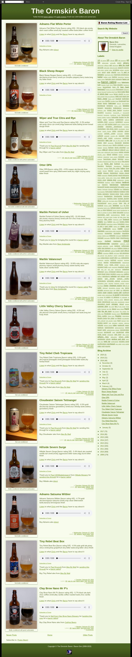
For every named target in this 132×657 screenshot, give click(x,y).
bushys (108, 117)
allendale (106, 68)
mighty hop (105, 235)
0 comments (90, 65)
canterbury (119, 122)
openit (115, 255)
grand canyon (113, 175)
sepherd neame (119, 283)
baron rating (86, 64)
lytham (127, 224)
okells (111, 253)
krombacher (124, 210)
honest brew (114, 194)
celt (106, 124)
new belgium (106, 248)
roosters (113, 274)
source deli (117, 293)
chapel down (125, 124)
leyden (115, 217)
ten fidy (109, 309)
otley (116, 258)
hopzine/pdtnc (102, 198)
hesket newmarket (111, 187)
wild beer (117, 334)
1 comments (90, 159)
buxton (121, 117)
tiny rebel (91, 393)
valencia (126, 323)
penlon (106, 262)
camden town (103, 122)
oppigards (121, 255)
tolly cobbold (101, 320)
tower (115, 320)
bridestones (117, 108)
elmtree (114, 154)
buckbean (113, 115)
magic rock (124, 226)
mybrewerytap (104, 243)
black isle (125, 96)
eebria (121, 152)
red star (110, 269)
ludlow (115, 224)
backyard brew (109, 74)
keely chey (107, 208)
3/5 (75, 64)
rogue (108, 274)
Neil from (55, 616)
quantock (114, 267)
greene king (111, 180)
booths (107, 101)
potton (106, 265)
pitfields (100, 265)
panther (107, 260)
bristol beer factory (114, 110)
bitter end (118, 96)
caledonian (119, 119)
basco (119, 82)
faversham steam (109, 159)
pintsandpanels (115, 262)
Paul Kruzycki (56, 146)
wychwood (111, 344)
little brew (123, 217)
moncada (107, 238)
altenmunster (114, 68)
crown (110, 138)
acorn (119, 63)
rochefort (126, 272)
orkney (127, 255)
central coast (112, 124)
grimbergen (120, 180)
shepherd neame (115, 286)
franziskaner (117, 166)
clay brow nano (85, 628)
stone (99, 302)
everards (121, 157)
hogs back (109, 191)
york (103, 346)
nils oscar (114, 248)
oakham (107, 251)
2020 (102, 355)
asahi (99, 72)
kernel (127, 208)
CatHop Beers (70, 622)
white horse (102, 334)
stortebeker (121, 302)
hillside (88, 487)
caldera (111, 119)
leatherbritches (115, 215)
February (105, 386)
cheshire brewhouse (114, 126)
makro (99, 229)
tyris (110, 323)
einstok (126, 152)
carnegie (126, 122)
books (99, 101)
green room (102, 180)
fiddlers (127, 159)
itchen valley (108, 205)
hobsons (126, 189)
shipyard (105, 288)
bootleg (113, 101)
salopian (113, 276)
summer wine (103, 306)
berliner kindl (110, 92)
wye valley (119, 344)
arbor (110, 70)
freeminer (100, 168)
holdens (122, 191)
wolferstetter (114, 341)
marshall (126, 229)
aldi (110, 65)
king (104, 210)
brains (105, 103)
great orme (109, 178)
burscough (125, 115)
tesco (114, 309)
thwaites (118, 316)
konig (118, 210)
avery (119, 72)
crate (127, 136)
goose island (124, 173)
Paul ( (53, 475)
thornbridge (125, 314)
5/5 (76, 252)
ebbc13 (111, 150)
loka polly (116, 222)
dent (104, 143)
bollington (125, 99)
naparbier (115, 243)
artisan (122, 70)
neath (111, 246)
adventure (101, 65)
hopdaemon (108, 196)
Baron (65, 34)
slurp (104, 293)
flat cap (100, 164)
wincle (108, 339)
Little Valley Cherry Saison (55, 306)
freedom (126, 166)
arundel (127, 70)
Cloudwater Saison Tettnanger (58, 400)
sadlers (126, 274)
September (106, 369)
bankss (114, 77)
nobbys (120, 248)
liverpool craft (117, 219)
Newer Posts (11, 635)
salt (118, 276)
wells (104, 330)
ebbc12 (105, 150)
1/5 (99, 60)
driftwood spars (107, 145)
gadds (99, 171)
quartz (127, 267)
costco (127, 133)
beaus (99, 87)
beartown (126, 85)
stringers (115, 304)
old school (101, 255)
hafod (113, 182)
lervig (111, 217)
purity (109, 267)
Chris (53, 34)
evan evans (113, 157)
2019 (102, 358)
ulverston (114, 323)
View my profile (117, 50)
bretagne (110, 106)
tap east (111, 306)
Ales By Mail (71, 146)
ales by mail (68, 158)
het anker (121, 187)
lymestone (121, 224)
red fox (103, 269)
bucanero (106, 115)
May (104, 378)
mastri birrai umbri (110, 231)
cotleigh (100, 136)
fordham (117, 164)
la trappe (104, 212)
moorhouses (124, 238)
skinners (126, 290)
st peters (107, 297)
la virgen (109, 212)
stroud (121, 304)
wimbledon (101, 339)
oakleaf (113, 251)
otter (92, 205)
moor (118, 238)
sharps (106, 286)
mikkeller (112, 235)
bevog (111, 94)
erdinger (100, 157)
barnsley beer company (113, 79)
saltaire (123, 276)
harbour (118, 182)
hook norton (124, 194)
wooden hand (124, 341)
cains (105, 119)
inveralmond (102, 203)
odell (122, 251)
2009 (102, 455)
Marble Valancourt (50, 259)
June (104, 375)
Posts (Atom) (23, 640)
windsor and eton (118, 339)
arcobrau (116, 70)
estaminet (106, 157)
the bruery (116, 311)
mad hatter (109, 226)
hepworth (101, 187)
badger (100, 77)
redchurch (118, 269)
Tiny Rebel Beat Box (51, 541)
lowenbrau (110, 224)
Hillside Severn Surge (52, 447)
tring (127, 320)
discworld (118, 143)
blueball (118, 99)
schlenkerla (102, 281)
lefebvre (100, 217)
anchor (126, 68)
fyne (127, 168)
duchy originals (118, 145)
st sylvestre (123, 297)
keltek (122, 208)
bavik (107, 85)
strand (127, 302)
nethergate (125, 246)
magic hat (116, 226)
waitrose (101, 327)
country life (114, 136)
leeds (123, 215)
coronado (120, 133)
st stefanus (115, 297)
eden (127, 150)
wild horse (125, 334)
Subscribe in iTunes (45, 46)
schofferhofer (125, 281)
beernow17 (102, 89)
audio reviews (61, 17)
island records (112, 203)
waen (127, 325)
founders (101, 166)
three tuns (111, 316)
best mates (121, 92)
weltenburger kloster (113, 330)
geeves (110, 171)
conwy (127, 131)
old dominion (124, 253)
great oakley (101, 178)
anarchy (121, 68)
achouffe (113, 63)
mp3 (92, 64)
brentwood (101, 106)
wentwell (100, 332)
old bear (116, 253)
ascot (104, 72)
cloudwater (86, 440)
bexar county (118, 94)
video (115, 325)
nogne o (126, 248)
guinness (101, 182)
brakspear (112, 103)
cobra (114, 131)
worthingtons (102, 344)
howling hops (112, 198)
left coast (106, 217)
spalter (100, 295)
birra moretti (101, 96)
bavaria (103, 85)
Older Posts (88, 635)
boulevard (122, 101)
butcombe (115, 117)
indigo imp (105, 201)
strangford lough (104, 304)
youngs (107, 346)
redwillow (125, 269)
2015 (102, 437)
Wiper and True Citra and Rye (57, 118)
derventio (110, 143)
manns (114, 229)
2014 (102, 440)
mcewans (100, 233)
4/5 (72, 111)
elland (109, 154)
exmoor (100, 159)
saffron (100, 276)
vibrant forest (108, 325)
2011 (102, 449)
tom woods (109, 320)
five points (125, 161)
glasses (106, 173)
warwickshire (109, 327)
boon (103, 101)
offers (100, 253)
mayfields (125, 231)
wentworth (107, 332)
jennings (116, 205)
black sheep (86, 111)
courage (122, 136)
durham (111, 147)
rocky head (101, 274)
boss (117, 101)
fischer (120, 161)
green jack (125, 178)
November (106, 363)
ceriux (119, 124)
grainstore (105, 175)
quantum (121, 267)
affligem (106, 65)
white (127, 332)
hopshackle (118, 196)
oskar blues (105, 258)
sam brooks (110, 278)
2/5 (77, 346)
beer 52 (115, 87)
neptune (117, 246)
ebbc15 (122, 150)
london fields (124, 222)
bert (116, 92)
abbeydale (105, 63)
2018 (102, 361)
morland (108, 241)
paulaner (120, 260)
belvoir (99, 92)
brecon (119, 103)
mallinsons (107, 229)
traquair (123, 320)
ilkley (99, 201)
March (104, 383)
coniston (120, 131)
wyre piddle (125, 344)
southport (125, 292)
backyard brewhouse (121, 74)
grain (99, 175)
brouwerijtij (126, 112)
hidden (100, 189)
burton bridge (102, 117)
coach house (106, 131)
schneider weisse (113, 281)
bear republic (118, 85)
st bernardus (124, 295)
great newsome (123, 175)
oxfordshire (125, 258)
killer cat (100, 210)
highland (110, 189)
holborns (116, 191)
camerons (111, 122)
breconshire (125, 103)
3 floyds (112, 60)
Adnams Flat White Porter (55, 24)
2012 (102, 446)
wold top (107, 341)
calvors (127, 119)
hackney (107, 182)
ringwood (112, 272)
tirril (116, 318)
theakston (107, 314)
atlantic (113, 72)
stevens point (118, 299)
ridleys (106, 272)
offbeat (126, 251)
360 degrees (122, 60)
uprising (120, 323)
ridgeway (101, 272)
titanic (119, 318)
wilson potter (124, 337)
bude (119, 115)
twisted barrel (103, 323)
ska (121, 290)
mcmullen (117, 233)
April (104, 381)
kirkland (109, 210)
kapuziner (100, 208)
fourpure (109, 166)
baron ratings (48, 17)
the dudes (123, 311)
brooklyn (101, 112)
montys (112, 238)
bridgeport (126, 108)
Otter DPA (45, 165)
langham (126, 212)
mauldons (119, 231)
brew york (117, 106)
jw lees (126, 205)
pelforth (100, 262)
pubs (106, 267)
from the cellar (114, 168)
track (119, 320)
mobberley (125, 235)
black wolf (111, 99)
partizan (113, 260)
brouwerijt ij (117, 112)
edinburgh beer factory (111, 152)
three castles (102, 316)
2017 (102, 431)
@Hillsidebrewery (62, 475)
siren (118, 290)
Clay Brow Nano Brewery (69, 616)
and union (101, 70)
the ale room (107, 311)
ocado (118, 251)
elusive (121, 154)
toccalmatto (125, 318)
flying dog (108, 164)
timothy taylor (102, 318)
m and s (101, 226)
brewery (100, 108)
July (104, 372)
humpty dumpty (123, 198)
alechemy (115, 65)
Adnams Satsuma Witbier (55, 494)
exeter (127, 157)
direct (56, 50)
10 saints (103, 60)
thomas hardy (116, 314)
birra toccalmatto (110, 96)
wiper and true (89, 158)
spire (103, 295)
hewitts (127, 187)
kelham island (115, 208)
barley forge (101, 79)
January (105, 428)
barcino (127, 77)
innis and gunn (123, 201)
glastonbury (114, 173)
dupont (105, 147)
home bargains (103, 194)
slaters (100, 292)
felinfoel (120, 159)
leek (128, 215)
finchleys (100, 161)
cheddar (100, 126)
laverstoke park (103, 215)
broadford (126, 110)
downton (126, 143)
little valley (90, 346)
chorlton (126, 126)
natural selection (103, 246)
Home (49, 635)
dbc (125, 140)
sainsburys (106, 276)
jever (121, 205)
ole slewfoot (109, 255)
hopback (100, 196)
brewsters (108, 108)
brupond (100, 115)
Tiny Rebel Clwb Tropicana (55, 353)
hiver (120, 189)
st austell (116, 295)
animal (106, 70)
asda (108, 72)
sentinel (111, 283)
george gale (119, 171)
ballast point (107, 77)
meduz (100, 235)
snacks (110, 293)
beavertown (107, 87)
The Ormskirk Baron (65, 11)
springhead (108, 295)
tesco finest (120, 309)
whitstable (110, 334)
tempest (103, 309)
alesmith (101, 68)
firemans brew (107, 161)
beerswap (119, 89)
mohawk (101, 238)
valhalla (100, 325)
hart (99, 184)
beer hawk (124, 87)
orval (99, 258)
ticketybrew (125, 316)
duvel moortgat (120, 147)
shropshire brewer (114, 288)
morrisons (117, 241)
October (105, 366)
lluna (105, 222)
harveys (105, 184)
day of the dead (118, 140)
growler (127, 180)
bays (111, 85)
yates (99, 346)
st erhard (100, 297)
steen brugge (108, 299)
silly (114, 290)
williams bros (103, 337)
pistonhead (125, 262)
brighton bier (102, 110)
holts (127, 191)
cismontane (102, 129)
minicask (118, 235)
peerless (126, 260)
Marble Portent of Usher (54, 212)
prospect (101, 267)
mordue (100, 241)
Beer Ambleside (63, 244)
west (113, 332)
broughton (108, 112)
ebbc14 (116, 150)
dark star (108, 140)
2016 (102, 434)
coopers (100, 133)
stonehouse (106, 302)
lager (114, 212)
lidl (118, 217)
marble (88, 252)
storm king (114, 302)
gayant (105, 171)
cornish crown (109, 133)
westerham (120, 332)
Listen (41, 34)
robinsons (119, 272)
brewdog (126, 106)
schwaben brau (102, 283)
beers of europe (111, 89)
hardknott (125, 182)
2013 (102, 443)
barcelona (121, 77)
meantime (125, 233)
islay (120, 203)
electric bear (102, 154)
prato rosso (114, 265)
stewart (126, 299)
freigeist (106, 168)
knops (114, 210)
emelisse (126, 154)
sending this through (47, 477)
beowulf (104, 92)
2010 (102, 452)
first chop (114, 161)
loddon (109, 222)
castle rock (101, 124)
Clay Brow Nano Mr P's (53, 588)
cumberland (117, 138)
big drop (126, 94)
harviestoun (114, 185)
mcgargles (108, 233)
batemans (125, 82)
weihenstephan (119, 327)
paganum (100, 260)
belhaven (126, 89)
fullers (123, 168)
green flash (116, 178)
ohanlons (106, 253)
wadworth (121, 325)
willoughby (114, 337)
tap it (116, 306)
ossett (112, 258)
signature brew (108, 290)
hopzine (126, 196)
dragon (100, 145)
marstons (101, 231)
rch (99, 269)
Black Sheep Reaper (51, 71)
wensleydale (124, 330)
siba (122, 288)
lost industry (102, 224)
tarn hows (122, 306)
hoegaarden (101, 191)
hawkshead (125, 185)
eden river (101, 152)
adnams (79, 64)
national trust (124, 243)
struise (127, 304)
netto (99, 248)
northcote (101, 251)
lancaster (120, 212)
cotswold (106, 136)
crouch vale (102, 138)
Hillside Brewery (81, 475)
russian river (119, 274)
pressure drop (124, 265)
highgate (105, 189)
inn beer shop (113, 201)
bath (99, 85)
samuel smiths (123, 278)
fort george (125, 164)
